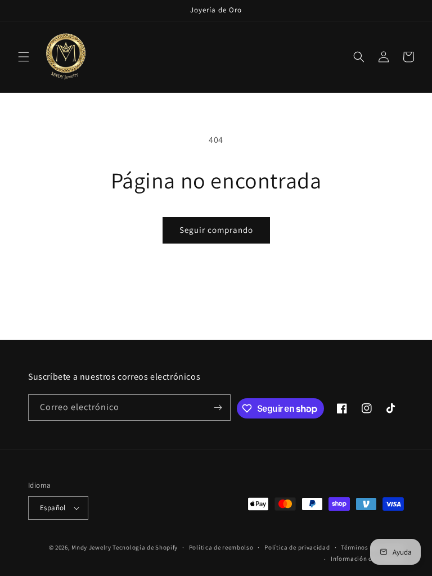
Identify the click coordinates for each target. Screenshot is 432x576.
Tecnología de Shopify (145, 547)
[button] (23, 56)
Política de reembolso (221, 547)
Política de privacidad (297, 547)
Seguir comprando (216, 229)
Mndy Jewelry (91, 547)
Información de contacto (367, 558)
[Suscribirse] (217, 407)
